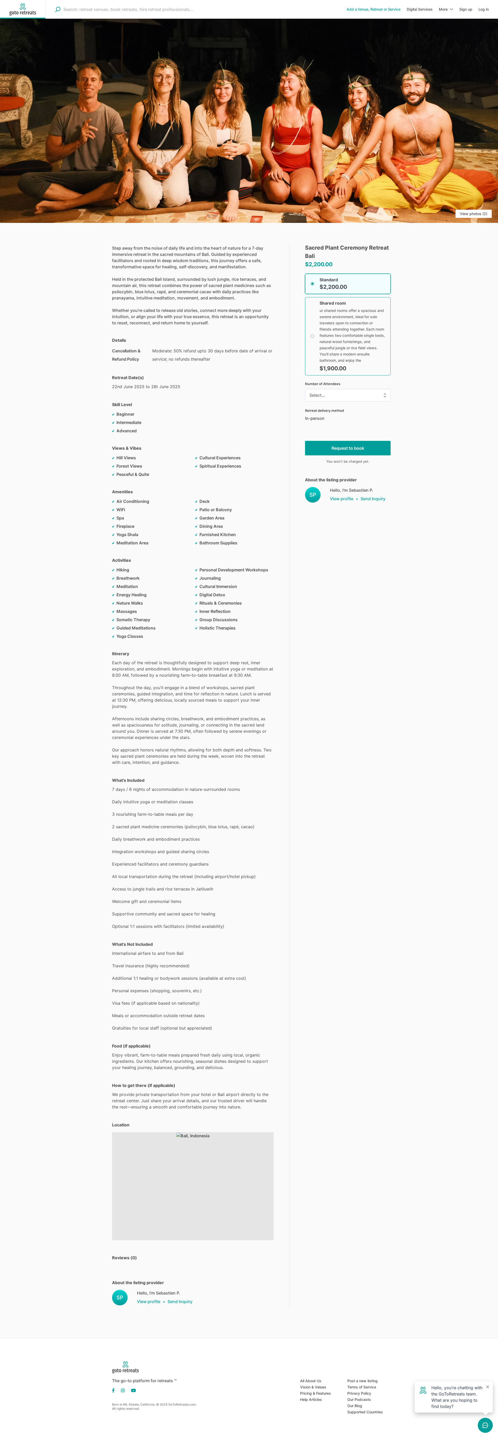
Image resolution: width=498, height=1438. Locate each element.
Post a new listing (362, 1381)
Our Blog (354, 1405)
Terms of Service (361, 1387)
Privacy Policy (359, 1393)
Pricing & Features (315, 1393)
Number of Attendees (322, 384)
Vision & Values (313, 1387)
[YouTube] (132, 1390)
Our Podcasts (359, 1399)
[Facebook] (115, 1390)
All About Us (310, 1381)
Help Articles (311, 1399)
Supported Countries (365, 1412)
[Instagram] (123, 1390)
